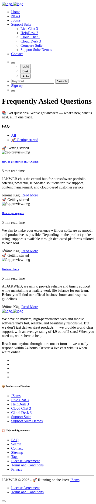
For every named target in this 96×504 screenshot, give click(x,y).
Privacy (16, 469)
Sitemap (17, 452)
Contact (17, 54)
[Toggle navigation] (13, 91)
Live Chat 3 (29, 29)
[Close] (4, 501)
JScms (16, 20)
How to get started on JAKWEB (20, 161)
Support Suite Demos (36, 50)
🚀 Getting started (24, 140)
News (15, 16)
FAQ (15, 440)
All (13, 135)
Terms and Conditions (27, 465)
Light (25, 66)
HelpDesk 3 (29, 33)
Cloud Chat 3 (30, 37)
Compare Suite (31, 45)
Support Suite (21, 24)
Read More (29, 195)
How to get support (13, 213)
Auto (25, 76)
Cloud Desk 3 (31, 41)
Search (62, 81)
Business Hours (10, 269)
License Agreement (25, 461)
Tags (14, 457)
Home (15, 12)
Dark (25, 71)
